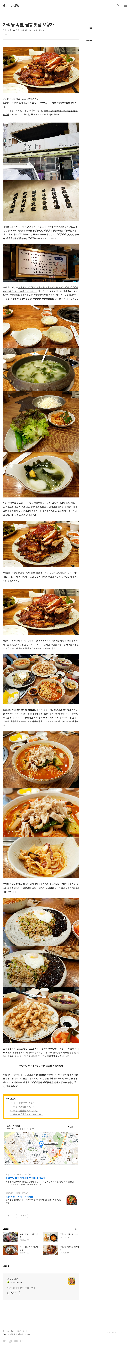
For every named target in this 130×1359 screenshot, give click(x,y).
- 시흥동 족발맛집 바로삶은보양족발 (26, 1114)
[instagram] (10, 1341)
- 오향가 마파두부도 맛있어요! (23, 1102)
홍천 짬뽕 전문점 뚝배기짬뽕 (19, 1196)
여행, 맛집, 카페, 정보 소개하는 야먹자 (21, 1287)
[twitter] (4, 1341)
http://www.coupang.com (16, 1174)
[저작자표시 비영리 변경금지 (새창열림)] (31, 1216)
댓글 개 (6, 1266)
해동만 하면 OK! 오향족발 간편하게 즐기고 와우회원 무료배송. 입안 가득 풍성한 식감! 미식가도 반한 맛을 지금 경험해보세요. (41, 1183)
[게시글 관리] (14, 1216)
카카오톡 (18, 1330)
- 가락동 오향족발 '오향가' (22, 1106)
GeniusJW (11, 5)
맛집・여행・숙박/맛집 (11, 30)
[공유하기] (11, 1216)
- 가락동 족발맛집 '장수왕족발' (24, 1110)
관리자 (24, 1330)
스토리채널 (10, 1330)
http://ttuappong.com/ (15, 1193)
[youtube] (16, 1341)
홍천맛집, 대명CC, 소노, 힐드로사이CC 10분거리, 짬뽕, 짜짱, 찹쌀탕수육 (33, 1201)
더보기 (76, 1229)
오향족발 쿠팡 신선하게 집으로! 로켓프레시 (26, 1178)
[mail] (21, 1341)
